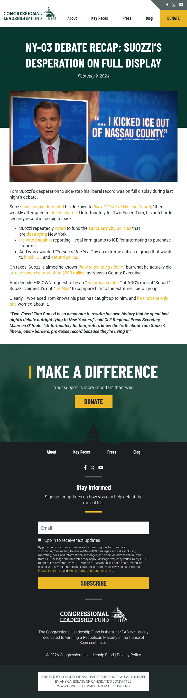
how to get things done (101, 267)
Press (126, 18)
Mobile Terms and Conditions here (91, 570)
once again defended (43, 206)
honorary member (103, 282)
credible (62, 288)
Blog (149, 18)
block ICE (33, 257)
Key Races (99, 18)
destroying (37, 234)
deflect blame (63, 212)
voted (60, 228)
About (72, 18)
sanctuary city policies (110, 228)
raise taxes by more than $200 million (50, 272)
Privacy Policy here (50, 570)
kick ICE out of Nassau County (123, 206)
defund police (64, 257)
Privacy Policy (129, 655)
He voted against (35, 239)
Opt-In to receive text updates (72, 540)
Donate (173, 18)
